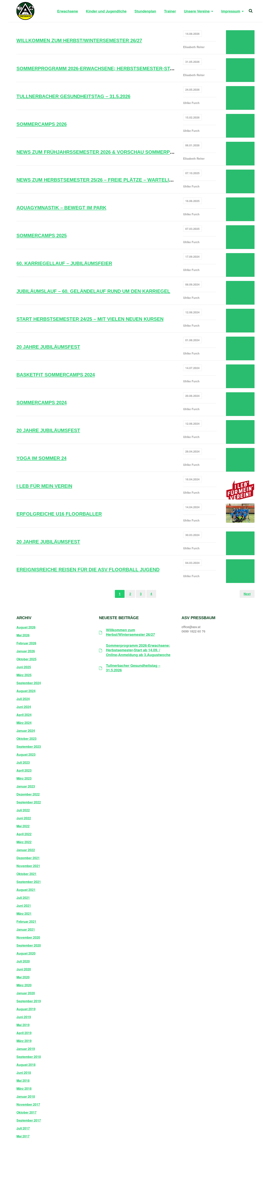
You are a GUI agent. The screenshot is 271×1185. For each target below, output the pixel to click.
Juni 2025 (23, 667)
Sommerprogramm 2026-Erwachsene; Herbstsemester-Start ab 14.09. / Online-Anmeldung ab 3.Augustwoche (138, 650)
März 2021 (24, 913)
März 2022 (24, 842)
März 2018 (24, 1088)
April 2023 (24, 770)
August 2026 (26, 627)
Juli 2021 (23, 897)
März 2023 (24, 778)
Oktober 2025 (26, 659)
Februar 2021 (26, 921)
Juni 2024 (23, 706)
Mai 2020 (23, 977)
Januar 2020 (25, 993)
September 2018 (28, 1056)
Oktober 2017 (26, 1112)
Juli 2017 (23, 1128)
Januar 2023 (25, 786)
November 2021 (28, 865)
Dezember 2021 (28, 858)
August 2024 (26, 691)
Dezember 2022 (28, 794)
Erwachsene (67, 11)
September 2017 (28, 1120)
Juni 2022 (23, 818)
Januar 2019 (25, 1048)
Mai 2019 (23, 1025)
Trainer (170, 11)
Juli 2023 (23, 762)
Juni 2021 (23, 905)
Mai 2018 (23, 1080)
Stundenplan (145, 11)
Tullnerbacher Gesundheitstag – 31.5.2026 (133, 668)
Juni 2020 (23, 969)
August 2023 (26, 754)
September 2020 (28, 945)
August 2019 (26, 1009)
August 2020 (26, 953)
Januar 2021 (25, 929)
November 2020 (28, 937)
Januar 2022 (25, 850)
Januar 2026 (25, 651)
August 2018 (26, 1064)
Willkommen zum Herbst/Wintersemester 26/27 (130, 632)
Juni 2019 (23, 1017)
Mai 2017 (23, 1136)
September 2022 (28, 802)
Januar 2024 (25, 730)
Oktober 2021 (26, 873)
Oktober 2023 (26, 738)
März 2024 (24, 722)
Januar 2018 (25, 1096)
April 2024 (24, 714)
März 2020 (24, 985)
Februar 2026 (26, 643)
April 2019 (24, 1032)
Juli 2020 (23, 961)
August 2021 (26, 889)
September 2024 (28, 683)
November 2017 (28, 1104)
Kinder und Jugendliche (106, 11)
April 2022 (24, 834)
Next (247, 594)
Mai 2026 (23, 635)
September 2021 (28, 881)
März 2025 (24, 675)
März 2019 (24, 1040)
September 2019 (28, 1001)
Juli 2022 (23, 810)
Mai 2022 (23, 826)
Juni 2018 (23, 1072)
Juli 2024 (23, 698)
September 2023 (28, 746)
